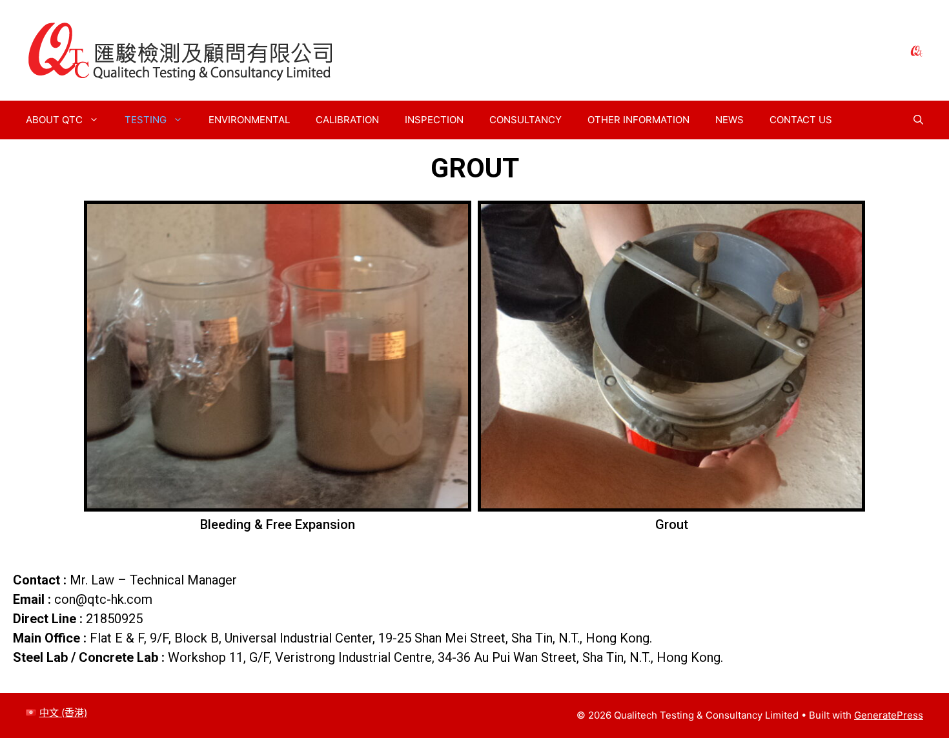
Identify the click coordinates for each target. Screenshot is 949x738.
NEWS (729, 120)
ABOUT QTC (54, 120)
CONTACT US (801, 120)
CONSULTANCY (525, 120)
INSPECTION (434, 120)
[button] (918, 120)
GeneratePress (888, 715)
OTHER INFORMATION (638, 120)
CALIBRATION (347, 120)
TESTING (146, 120)
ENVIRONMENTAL (249, 120)
